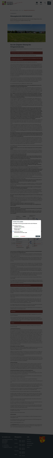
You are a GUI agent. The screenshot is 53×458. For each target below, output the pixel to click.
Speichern (37, 236)
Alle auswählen (16, 236)
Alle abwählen (22, 236)
